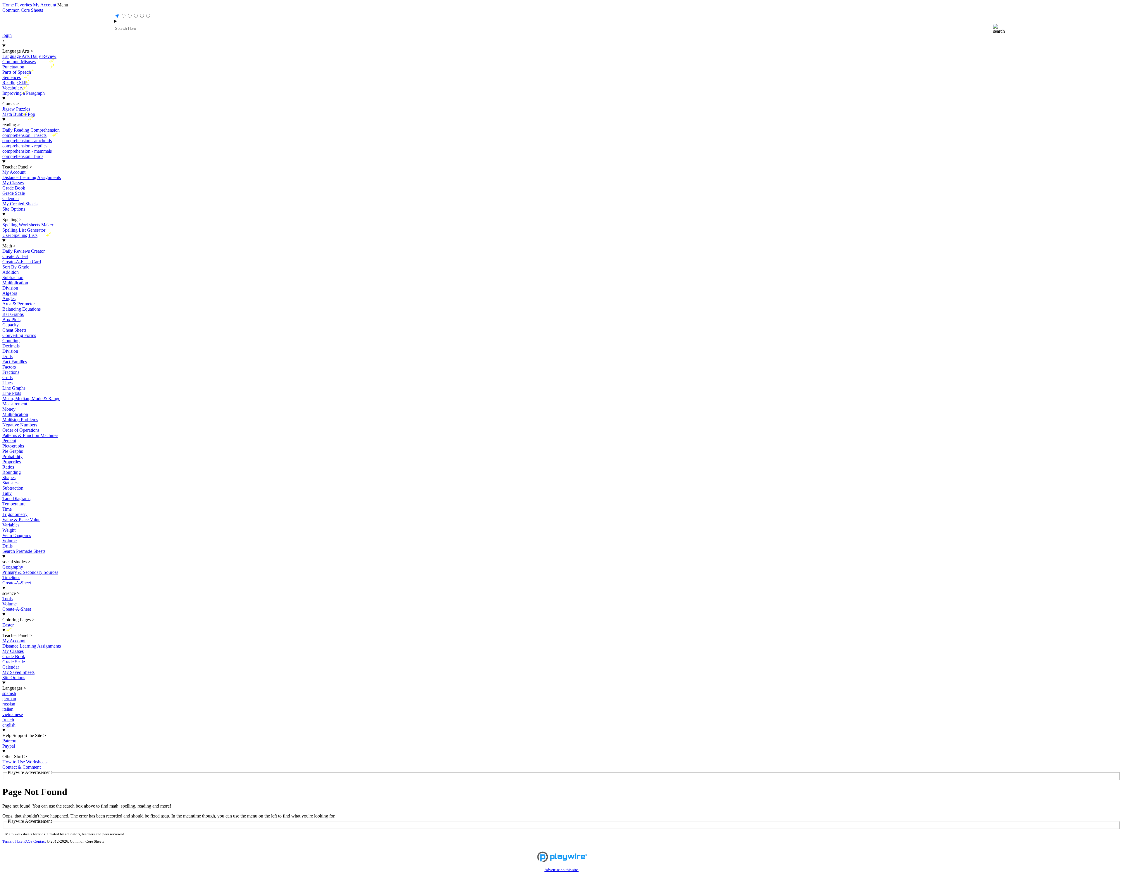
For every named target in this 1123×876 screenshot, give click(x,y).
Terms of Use (12, 841)
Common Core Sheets (22, 10)
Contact (39, 841)
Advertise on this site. (562, 870)
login (7, 35)
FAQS (27, 841)
